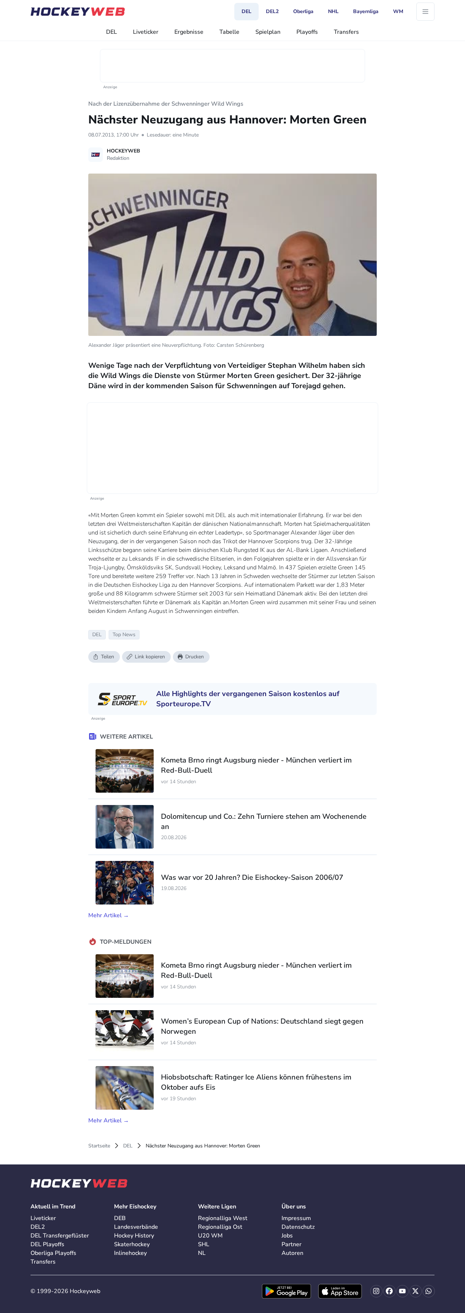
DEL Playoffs (47, 1244)
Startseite (99, 1145)
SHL (203, 1244)
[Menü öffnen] (425, 12)
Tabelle (229, 32)
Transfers (346, 32)
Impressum (296, 1218)
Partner (292, 1244)
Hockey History (134, 1236)
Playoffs (307, 32)
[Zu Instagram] (376, 1291)
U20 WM (210, 1236)
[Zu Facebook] (389, 1291)
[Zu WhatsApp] (428, 1291)
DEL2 (38, 1227)
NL (202, 1253)
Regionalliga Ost (220, 1227)
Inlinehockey (130, 1253)
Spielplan (267, 32)
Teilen (107, 656)
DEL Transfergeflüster (60, 1236)
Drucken (194, 656)
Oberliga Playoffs (53, 1253)
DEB (120, 1218)
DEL (111, 32)
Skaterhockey (132, 1244)
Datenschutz (298, 1227)
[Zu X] (415, 1291)
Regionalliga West (222, 1218)
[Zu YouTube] (402, 1291)
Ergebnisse (188, 32)
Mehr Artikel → (108, 915)
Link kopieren (150, 656)
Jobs (287, 1236)
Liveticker (145, 32)
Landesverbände (136, 1227)
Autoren (292, 1253)
